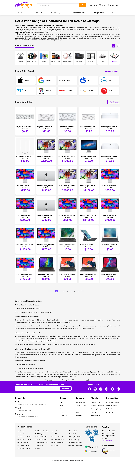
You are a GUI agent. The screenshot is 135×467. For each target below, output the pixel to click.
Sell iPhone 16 (39, 445)
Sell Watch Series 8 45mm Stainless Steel (24, 437)
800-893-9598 (22, 404)
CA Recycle (109, 412)
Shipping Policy (96, 409)
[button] (102, 5)
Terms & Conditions (97, 405)
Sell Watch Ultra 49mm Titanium (42, 437)
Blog (61, 405)
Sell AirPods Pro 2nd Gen (75, 445)
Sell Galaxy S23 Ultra (23, 445)
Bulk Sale (39, 13)
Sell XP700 (54, 434)
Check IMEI (63, 415)
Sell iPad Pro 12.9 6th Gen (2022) (42, 440)
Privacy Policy (95, 402)
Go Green (94, 412)
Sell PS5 (37, 448)
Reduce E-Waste (96, 415)
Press (62, 409)
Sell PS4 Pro (54, 431)
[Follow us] (89, 389)
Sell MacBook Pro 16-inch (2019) (58, 442)
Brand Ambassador (78, 13)
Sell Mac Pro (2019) (73, 440)
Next (87, 380)
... (74, 291)
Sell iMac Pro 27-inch (23, 442)
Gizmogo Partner (98, 13)
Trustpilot (78, 415)
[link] (64, 380)
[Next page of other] (82, 291)
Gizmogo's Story (80, 405)
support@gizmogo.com (24, 410)
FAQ (61, 402)
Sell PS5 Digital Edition (41, 434)
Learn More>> (107, 440)
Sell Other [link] (72, 380)
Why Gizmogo (80, 402)
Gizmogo (64, 380)
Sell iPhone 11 (55, 445)
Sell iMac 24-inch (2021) (42, 442)
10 (78, 291)
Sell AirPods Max (72, 434)
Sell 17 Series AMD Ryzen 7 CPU (58, 440)
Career (77, 412)
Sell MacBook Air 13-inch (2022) (75, 442)
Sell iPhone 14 (21, 431)
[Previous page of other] (49, 291)
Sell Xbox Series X (22, 434)
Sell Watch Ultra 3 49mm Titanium (58, 437)
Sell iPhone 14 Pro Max (41, 431)
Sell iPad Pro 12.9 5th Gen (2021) (24, 440)
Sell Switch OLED (72, 431)
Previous (49, 380)
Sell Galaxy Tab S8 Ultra (74, 437)
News (62, 412)
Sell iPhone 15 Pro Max (23, 448)
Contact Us (79, 409)
